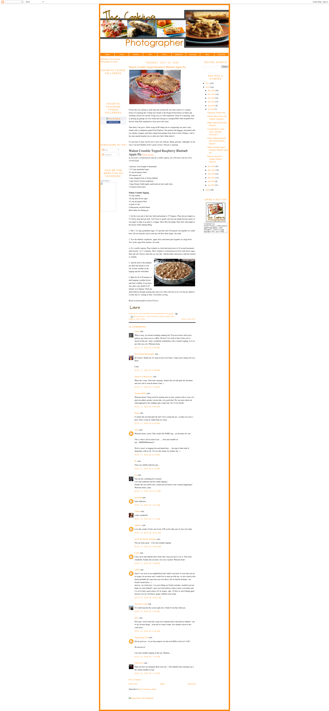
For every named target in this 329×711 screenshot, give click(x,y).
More (207, 54)
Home (107, 54)
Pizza (164, 54)
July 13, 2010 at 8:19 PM (147, 423)
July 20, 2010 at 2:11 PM (147, 673)
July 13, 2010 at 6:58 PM (147, 370)
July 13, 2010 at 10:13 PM (148, 491)
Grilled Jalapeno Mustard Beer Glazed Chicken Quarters (216, 141)
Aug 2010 (212, 105)
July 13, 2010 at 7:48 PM (147, 387)
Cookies (136, 54)
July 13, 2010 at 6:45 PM (147, 347)
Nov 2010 (212, 94)
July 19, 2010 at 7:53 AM (147, 656)
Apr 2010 (211, 174)
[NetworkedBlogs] (113, 118)
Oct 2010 (211, 98)
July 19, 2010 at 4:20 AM (147, 631)
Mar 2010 (212, 177)
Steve (137, 617)
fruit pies (140, 319)
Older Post (192, 684)
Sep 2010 (211, 101)
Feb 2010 (211, 181)
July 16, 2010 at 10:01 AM (148, 597)
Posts (106, 150)
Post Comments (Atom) (147, 689)
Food (122, 54)
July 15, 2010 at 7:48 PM (147, 563)
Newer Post (133, 684)
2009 (208, 190)
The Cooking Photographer (144, 354)
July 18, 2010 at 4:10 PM (147, 611)
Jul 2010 (211, 109)
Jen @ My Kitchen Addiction (145, 539)
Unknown (138, 525)
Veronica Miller (140, 393)
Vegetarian (179, 54)
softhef (137, 569)
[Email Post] (176, 313)
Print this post (188, 319)
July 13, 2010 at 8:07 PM (147, 406)
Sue (136, 475)
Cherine (137, 511)
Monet (137, 413)
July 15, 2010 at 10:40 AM (148, 546)
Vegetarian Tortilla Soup (216, 112)
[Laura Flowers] (108, 210)
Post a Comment (135, 679)
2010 (208, 87)
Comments (108, 154)
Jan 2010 (211, 185)
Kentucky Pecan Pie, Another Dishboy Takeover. (214, 159)
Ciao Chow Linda (141, 604)
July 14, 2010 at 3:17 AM (147, 519)
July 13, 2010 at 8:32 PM (147, 454)
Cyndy (137, 553)
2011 (208, 83)
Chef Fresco (139, 663)
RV (136, 461)
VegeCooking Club (141, 637)
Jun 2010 (211, 166)
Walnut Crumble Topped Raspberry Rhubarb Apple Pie (157, 67)
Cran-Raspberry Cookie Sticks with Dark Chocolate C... (216, 132)
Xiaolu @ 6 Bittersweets (144, 376)
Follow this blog (113, 122)
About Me (221, 54)
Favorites (193, 54)
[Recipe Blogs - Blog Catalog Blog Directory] (152, 316)
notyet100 (138, 497)
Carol (137, 430)
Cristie (137, 331)
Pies (150, 54)
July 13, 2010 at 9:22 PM (147, 468)
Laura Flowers (104, 181)
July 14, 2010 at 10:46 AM (148, 533)
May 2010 (212, 170)
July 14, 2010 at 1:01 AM (147, 505)
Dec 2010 (211, 90)
